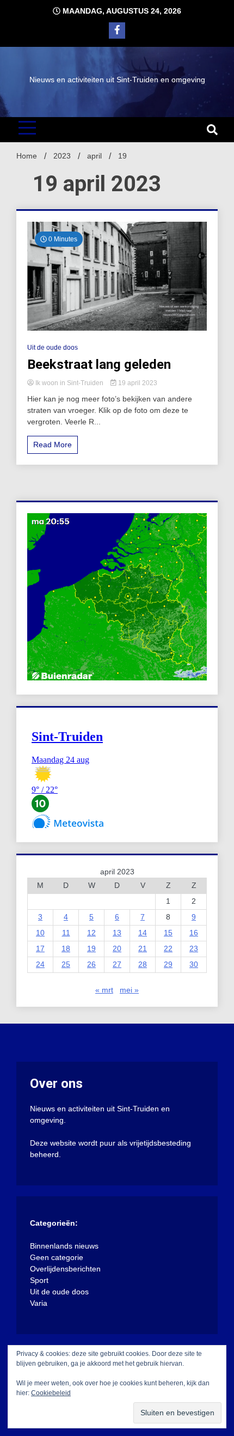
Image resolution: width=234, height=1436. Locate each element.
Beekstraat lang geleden (99, 364)
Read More (52, 444)
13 (117, 932)
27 (117, 964)
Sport (39, 1280)
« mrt (104, 989)
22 (168, 948)
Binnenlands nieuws (64, 1246)
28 (142, 964)
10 (40, 932)
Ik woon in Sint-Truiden (69, 383)
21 (142, 948)
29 (168, 964)
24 (40, 964)
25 (65, 964)
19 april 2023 (136, 383)
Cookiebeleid (51, 1393)
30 (193, 964)
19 (91, 948)
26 (91, 964)
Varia (38, 1303)
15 (168, 932)
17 (40, 948)
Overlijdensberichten (65, 1268)
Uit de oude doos (52, 347)
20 (117, 948)
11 (66, 932)
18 (65, 948)
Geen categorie (56, 1257)
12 (91, 932)
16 (193, 932)
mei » (129, 989)
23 (193, 948)
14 (142, 932)
